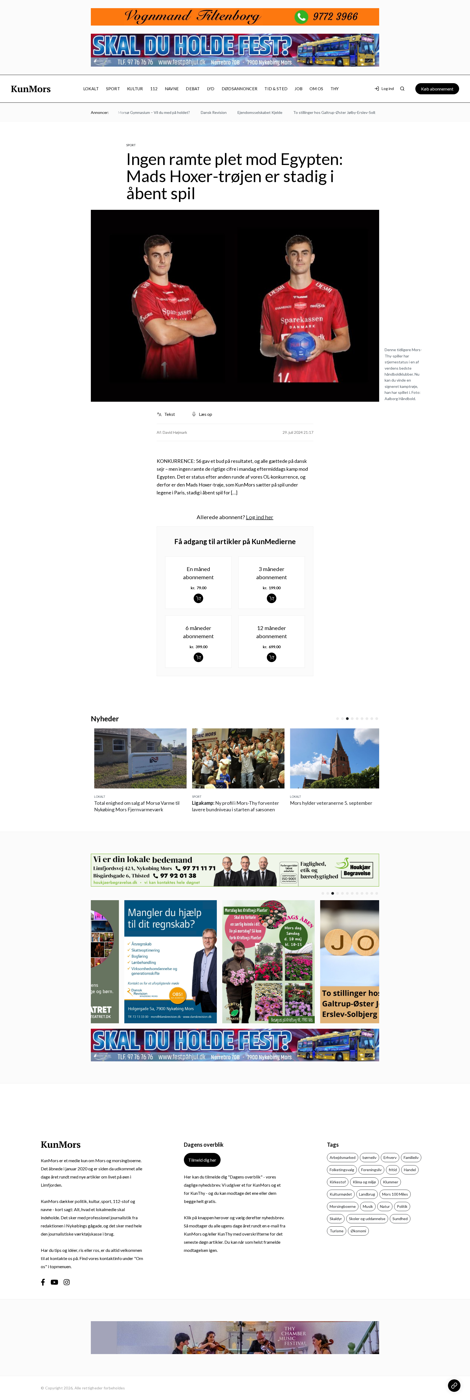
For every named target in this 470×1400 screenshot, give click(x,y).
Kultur (135, 88)
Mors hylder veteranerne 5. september (328, 803)
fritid (393, 1169)
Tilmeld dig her (202, 1159)
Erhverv (390, 1157)
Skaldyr (336, 1218)
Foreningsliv (371, 1169)
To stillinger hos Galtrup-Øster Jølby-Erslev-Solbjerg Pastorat (326, 112)
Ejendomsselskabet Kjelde (240, 112)
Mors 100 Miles (395, 1194)
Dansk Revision (194, 112)
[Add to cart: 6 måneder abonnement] (198, 657)
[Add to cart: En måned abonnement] (198, 598)
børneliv (369, 1157)
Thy (334, 88)
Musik (368, 1206)
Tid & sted (275, 88)
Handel (410, 1169)
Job (298, 88)
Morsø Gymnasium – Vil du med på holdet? (134, 112)
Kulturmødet (341, 1194)
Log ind (388, 88)
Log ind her (259, 517)
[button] (337, 718)
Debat (193, 88)
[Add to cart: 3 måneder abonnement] (271, 598)
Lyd (211, 88)
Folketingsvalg (342, 1169)
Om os (316, 88)
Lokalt (91, 88)
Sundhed (400, 1218)
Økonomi (358, 1230)
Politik (402, 1206)
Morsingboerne (343, 1206)
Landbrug (367, 1194)
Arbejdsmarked (342, 1157)
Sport (113, 88)
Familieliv (411, 1157)
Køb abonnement (437, 88)
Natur (385, 1206)
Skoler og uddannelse (367, 1218)
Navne (172, 88)
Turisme (337, 1230)
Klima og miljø (364, 1182)
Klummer (390, 1182)
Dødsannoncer (240, 88)
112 (154, 88)
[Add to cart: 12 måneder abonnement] (271, 657)
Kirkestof (338, 1182)
